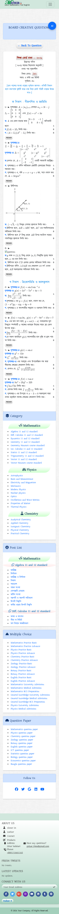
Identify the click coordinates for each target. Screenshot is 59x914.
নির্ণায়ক (14, 573)
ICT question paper (20, 750)
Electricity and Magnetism (23, 482)
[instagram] (25, 894)
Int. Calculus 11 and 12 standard (26, 448)
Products (10, 840)
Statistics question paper (22, 753)
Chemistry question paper (23, 736)
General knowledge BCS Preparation (28, 701)
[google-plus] (18, 894)
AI (52, 25)
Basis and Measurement (22, 479)
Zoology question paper (22, 739)
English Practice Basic (21, 677)
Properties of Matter (20, 503)
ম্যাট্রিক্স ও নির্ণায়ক (18, 577)
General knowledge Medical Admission (29, 698)
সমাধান (9, 137)
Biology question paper (22, 757)
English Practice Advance (23, 681)
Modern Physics (18, 489)
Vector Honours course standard (26, 462)
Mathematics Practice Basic (24, 642)
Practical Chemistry (20, 533)
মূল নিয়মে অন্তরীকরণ (19, 623)
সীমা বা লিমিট (16, 619)
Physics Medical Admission (23, 708)
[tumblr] (44, 894)
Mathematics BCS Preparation (25, 691)
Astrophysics (17, 475)
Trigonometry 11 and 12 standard (27, 455)
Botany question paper (21, 743)
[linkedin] (38, 894)
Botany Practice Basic (21, 670)
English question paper (22, 746)
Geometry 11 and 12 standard (25, 442)
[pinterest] (51, 894)
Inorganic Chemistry (20, 526)
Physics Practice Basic (21, 649)
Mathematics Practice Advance (25, 646)
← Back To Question (29, 45)
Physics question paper (22, 732)
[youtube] (31, 894)
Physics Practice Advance (23, 653)
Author (10, 832)
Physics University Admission (25, 705)
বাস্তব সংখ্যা (15, 587)
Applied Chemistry (19, 523)
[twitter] (12, 894)
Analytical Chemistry (21, 519)
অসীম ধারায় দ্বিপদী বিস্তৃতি (21, 604)
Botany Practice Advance (23, 674)
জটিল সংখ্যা (15, 594)
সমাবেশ (14, 584)
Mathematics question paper (24, 729)
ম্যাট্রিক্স (13, 570)
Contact (10, 836)
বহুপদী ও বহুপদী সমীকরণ (22, 597)
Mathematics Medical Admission (26, 687)
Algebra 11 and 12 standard (24, 431)
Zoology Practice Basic (21, 663)
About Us (11, 827)
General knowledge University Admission (30, 694)
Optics (14, 496)
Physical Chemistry (20, 530)
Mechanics (16, 486)
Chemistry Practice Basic (22, 656)
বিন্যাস (13, 580)
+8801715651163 (15, 852)
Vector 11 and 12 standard (24, 459)
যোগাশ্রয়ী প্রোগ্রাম (17, 590)
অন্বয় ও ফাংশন (17, 616)
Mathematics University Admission (27, 684)
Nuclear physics (18, 492)
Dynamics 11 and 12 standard (25, 438)
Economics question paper (23, 760)
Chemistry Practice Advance (24, 660)
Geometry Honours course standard (28, 445)
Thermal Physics (18, 506)
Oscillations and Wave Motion (25, 499)
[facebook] (6, 894)
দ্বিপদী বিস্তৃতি (16, 601)
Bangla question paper (21, 764)
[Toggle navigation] (50, 4)
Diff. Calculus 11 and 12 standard (27, 435)
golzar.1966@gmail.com (38, 846)
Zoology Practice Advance (23, 667)
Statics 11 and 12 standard (24, 452)
